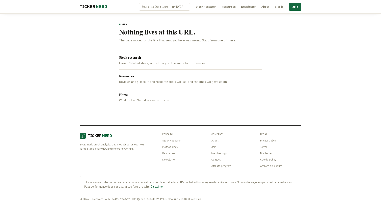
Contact (216, 159)
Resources (229, 7)
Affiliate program (221, 166)
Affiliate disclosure (271, 166)
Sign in (279, 7)
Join (295, 7)
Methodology (170, 147)
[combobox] (164, 7)
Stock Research (205, 7)
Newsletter (248, 7)
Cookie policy (268, 159)
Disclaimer (266, 153)
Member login (219, 153)
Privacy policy (268, 140)
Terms (263, 147)
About (265, 7)
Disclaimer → (159, 186)
